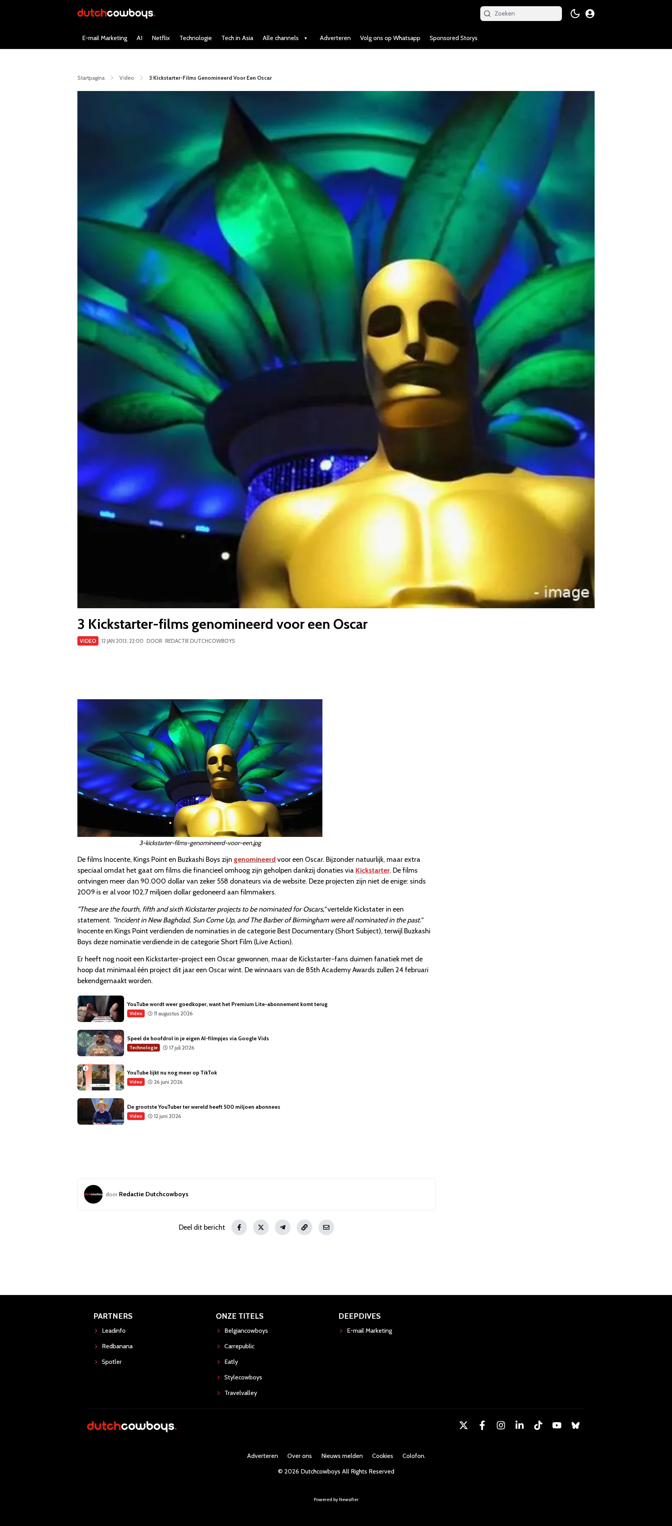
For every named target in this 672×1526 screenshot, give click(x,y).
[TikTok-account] (538, 1425)
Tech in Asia (237, 38)
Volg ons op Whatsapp (390, 38)
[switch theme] (575, 13)
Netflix (161, 38)
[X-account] (463, 1425)
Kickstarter (372, 870)
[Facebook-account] (482, 1425)
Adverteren (335, 38)
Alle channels (280, 38)
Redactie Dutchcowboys (200, 640)
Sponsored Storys (454, 38)
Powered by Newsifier (336, 1499)
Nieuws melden (342, 1456)
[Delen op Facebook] (239, 1227)
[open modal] (590, 13)
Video (88, 640)
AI (139, 38)
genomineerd (255, 859)
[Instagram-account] (501, 1425)
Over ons (299, 1456)
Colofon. (413, 1456)
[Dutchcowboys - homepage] (116, 13)
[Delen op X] (261, 1227)
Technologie (195, 38)
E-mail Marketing (104, 38)
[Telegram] (282, 1227)
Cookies (382, 1456)
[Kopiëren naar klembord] (304, 1227)
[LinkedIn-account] (519, 1425)
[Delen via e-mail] (326, 1227)
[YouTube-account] (557, 1425)
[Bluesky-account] (575, 1425)
